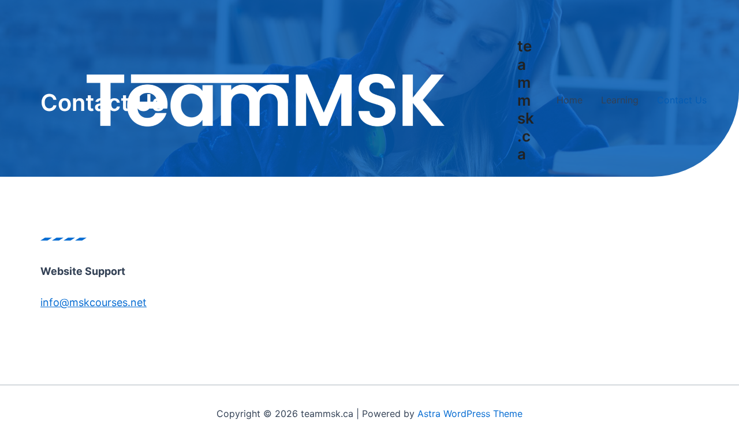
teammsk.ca (525, 100)
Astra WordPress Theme (469, 413)
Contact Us (682, 100)
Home (570, 100)
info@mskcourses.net (93, 302)
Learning (620, 100)
